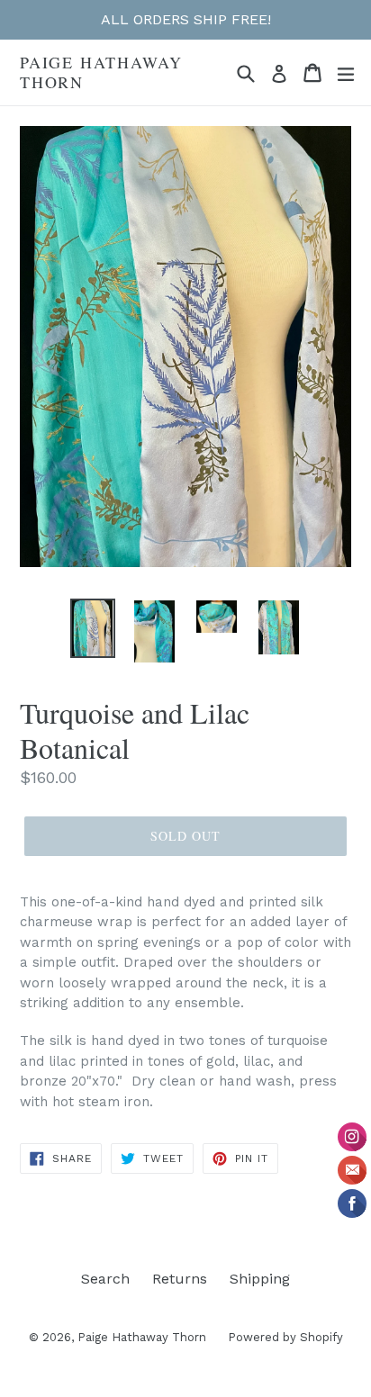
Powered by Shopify (285, 1337)
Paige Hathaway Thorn (101, 72)
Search (105, 1278)
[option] (92, 628)
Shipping (260, 1278)
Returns (179, 1278)
